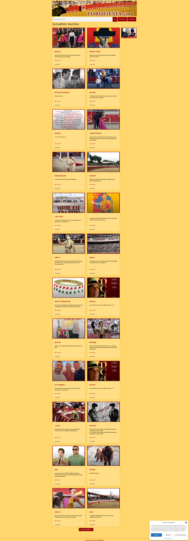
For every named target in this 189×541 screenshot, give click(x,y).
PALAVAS (92, 426)
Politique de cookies (168, 538)
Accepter (156, 535)
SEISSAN (92, 176)
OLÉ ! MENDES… (60, 385)
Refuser (168, 535)
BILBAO (92, 257)
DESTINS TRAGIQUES (62, 92)
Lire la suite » (58, 60)
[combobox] (82, 19)
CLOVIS (57, 426)
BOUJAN (58, 52)
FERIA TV (58, 512)
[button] (186, 522)
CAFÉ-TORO (59, 217)
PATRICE (58, 133)
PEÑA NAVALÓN (60, 176)
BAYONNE (92, 342)
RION (91, 512)
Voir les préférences (180, 535)
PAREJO (57, 257)
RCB (56, 470)
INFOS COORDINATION (63, 301)
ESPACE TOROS (94, 52)
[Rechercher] (115, 19)
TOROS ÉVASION (95, 133)
